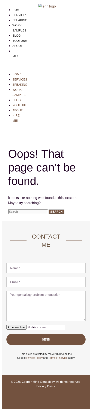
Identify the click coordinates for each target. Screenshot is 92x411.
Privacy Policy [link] (34, 357)
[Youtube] (46, 398)
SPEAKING (19, 20)
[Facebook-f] (33, 398)
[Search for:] (28, 211)
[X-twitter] (58, 398)
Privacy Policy (45, 386)
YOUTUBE (19, 40)
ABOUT (17, 46)
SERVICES (19, 15)
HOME (16, 10)
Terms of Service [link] (58, 357)
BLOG (16, 35)
